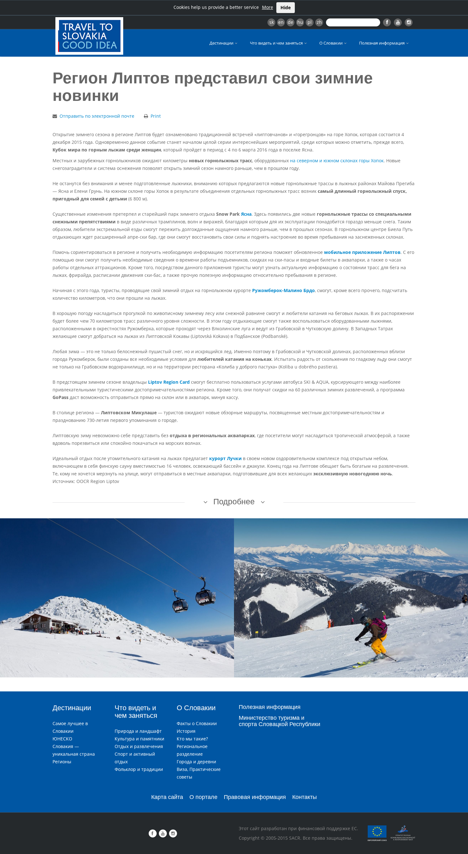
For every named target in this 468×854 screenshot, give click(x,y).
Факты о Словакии (197, 723)
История (186, 731)
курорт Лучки (225, 458)
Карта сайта (167, 797)
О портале (203, 797)
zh (319, 22)
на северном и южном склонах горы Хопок (337, 161)
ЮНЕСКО (62, 739)
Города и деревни (196, 762)
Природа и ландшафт (138, 731)
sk (271, 22)
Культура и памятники (139, 739)
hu (300, 22)
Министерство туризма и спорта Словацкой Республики (279, 721)
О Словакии (331, 43)
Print (156, 116)
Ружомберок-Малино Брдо (283, 290)
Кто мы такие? (192, 739)
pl (310, 22)
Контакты (304, 797)
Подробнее (234, 501)
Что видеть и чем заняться (277, 43)
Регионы (62, 762)
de (290, 22)
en (281, 22)
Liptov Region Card (169, 382)
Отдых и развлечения (139, 746)
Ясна (246, 214)
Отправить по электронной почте (97, 116)
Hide (285, 7)
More (267, 7)
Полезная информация (382, 43)
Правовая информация (255, 797)
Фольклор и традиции (139, 769)
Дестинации (221, 43)
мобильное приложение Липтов (362, 252)
